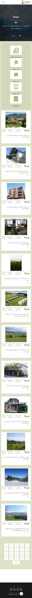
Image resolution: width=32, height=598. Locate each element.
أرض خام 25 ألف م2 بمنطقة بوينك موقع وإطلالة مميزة (16, 279)
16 (27, 558)
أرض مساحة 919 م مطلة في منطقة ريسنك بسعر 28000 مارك (16, 493)
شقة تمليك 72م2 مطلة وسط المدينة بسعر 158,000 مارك (18, 243)
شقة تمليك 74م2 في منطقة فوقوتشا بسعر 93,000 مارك (18, 136)
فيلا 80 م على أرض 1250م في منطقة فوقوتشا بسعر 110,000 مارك (17, 172)
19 (11, 558)
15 (6, 554)
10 (6, 550)
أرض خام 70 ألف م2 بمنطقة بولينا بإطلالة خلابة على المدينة (17, 351)
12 (22, 554)
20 (6, 558)
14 (11, 554)
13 (16, 554)
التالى (16, 562)
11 (27, 554)
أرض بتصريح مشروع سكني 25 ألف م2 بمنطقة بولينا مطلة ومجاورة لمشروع (17, 315)
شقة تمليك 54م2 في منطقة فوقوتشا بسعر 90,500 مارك (18, 208)
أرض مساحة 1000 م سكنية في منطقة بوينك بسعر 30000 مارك (16, 458)
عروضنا (13, 35)
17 (22, 558)
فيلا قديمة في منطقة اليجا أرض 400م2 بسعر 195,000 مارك (17, 386)
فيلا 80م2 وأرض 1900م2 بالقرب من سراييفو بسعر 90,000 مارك (16, 422)
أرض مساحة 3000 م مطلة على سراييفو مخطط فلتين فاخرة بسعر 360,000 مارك (17, 529)
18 (16, 558)
